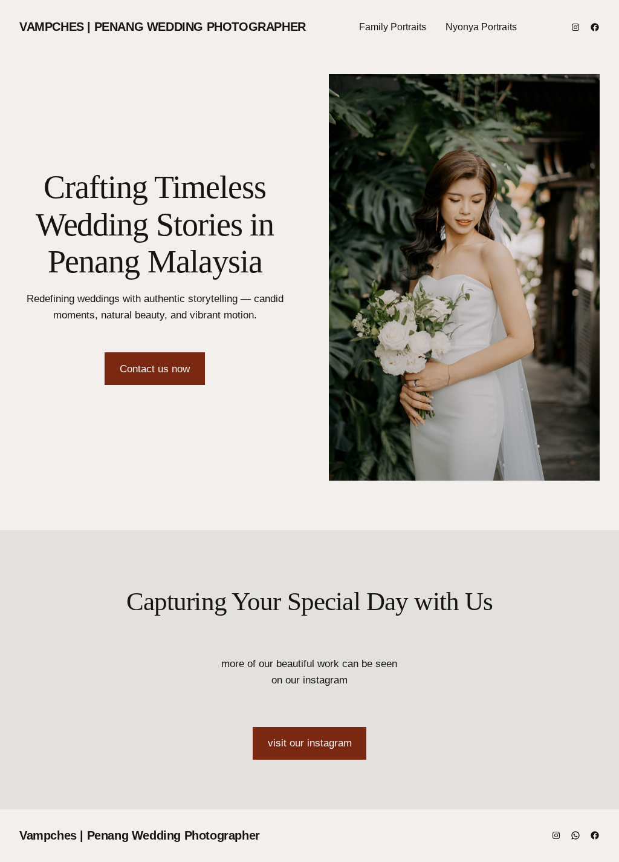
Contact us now (155, 369)
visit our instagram (310, 743)
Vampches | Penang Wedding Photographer (162, 26)
